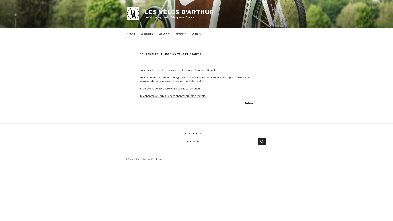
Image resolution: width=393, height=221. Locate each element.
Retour (249, 103)
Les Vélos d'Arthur (179, 12)
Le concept (147, 33)
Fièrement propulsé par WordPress (144, 159)
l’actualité (180, 33)
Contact (196, 33)
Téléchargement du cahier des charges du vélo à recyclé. (173, 96)
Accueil (131, 33)
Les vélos (164, 33)
